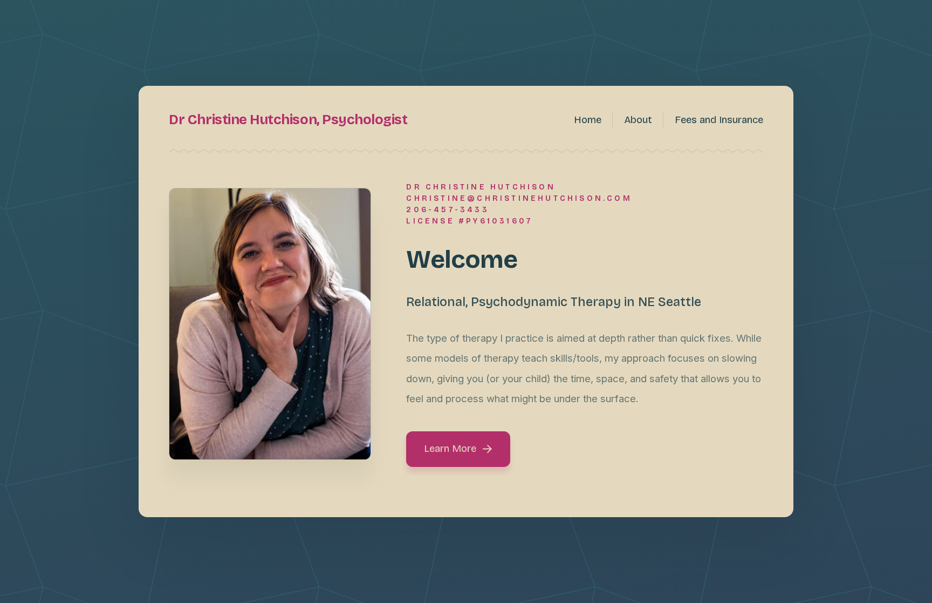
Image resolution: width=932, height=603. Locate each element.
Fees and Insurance (719, 120)
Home (587, 120)
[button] (458, 448)
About (638, 120)
